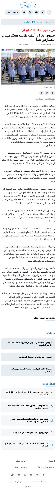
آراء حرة (52, 461)
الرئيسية (49, 22)
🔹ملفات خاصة (21, 467)
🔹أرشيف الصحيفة (46, 467)
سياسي (40, 22)
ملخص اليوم (12, 12)
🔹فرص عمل (22, 461)
